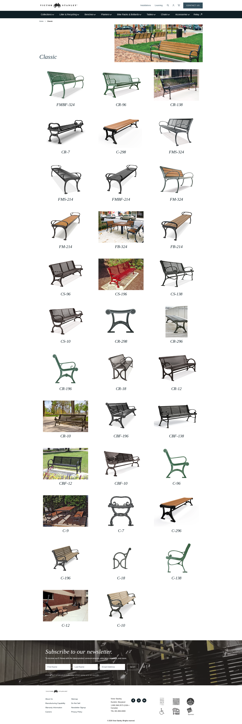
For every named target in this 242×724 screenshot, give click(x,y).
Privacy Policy (76, 712)
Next (133, 667)
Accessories (181, 14)
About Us (49, 699)
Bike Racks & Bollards (128, 14)
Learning (159, 5)
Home (41, 21)
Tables (150, 14)
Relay (197, 14)
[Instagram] (139, 700)
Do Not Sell (75, 703)
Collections (46, 14)
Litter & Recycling (68, 14)
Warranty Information (53, 708)
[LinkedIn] (144, 700)
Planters (105, 14)
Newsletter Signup (78, 708)
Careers (48, 712)
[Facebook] (133, 700)
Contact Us (193, 5)
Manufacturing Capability (55, 703)
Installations (145, 5)
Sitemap (74, 699)
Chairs (164, 14)
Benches (89, 14)
